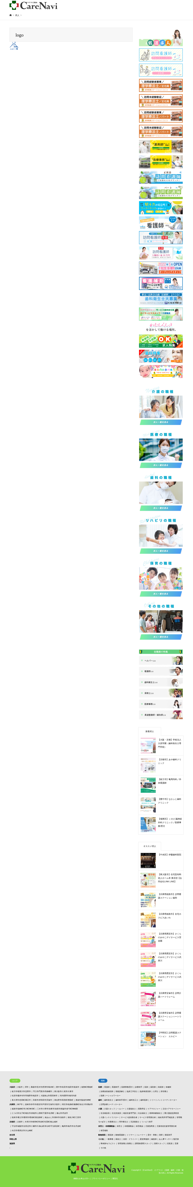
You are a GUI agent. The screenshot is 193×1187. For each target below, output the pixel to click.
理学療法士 (123, 1122)
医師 (146, 1087)
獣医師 (110, 1135)
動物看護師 (120, 1135)
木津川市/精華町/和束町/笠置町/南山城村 (41, 1122)
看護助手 (115, 1087)
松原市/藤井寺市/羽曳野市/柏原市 (25, 1096)
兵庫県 (12, 1104)
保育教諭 (139, 1126)
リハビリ (102, 1122)
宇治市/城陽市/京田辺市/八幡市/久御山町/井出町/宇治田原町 (36, 1126)
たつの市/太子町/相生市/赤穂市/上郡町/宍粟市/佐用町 (33, 1113)
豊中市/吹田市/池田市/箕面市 (67, 1087)
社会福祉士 (142, 1113)
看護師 (107, 1087)
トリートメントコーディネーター (163, 1100)
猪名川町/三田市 (74, 1117)
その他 (101, 1139)
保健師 (168, 1087)
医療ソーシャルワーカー (110, 1096)
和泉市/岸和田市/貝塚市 (42, 1100)
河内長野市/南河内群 (68, 1096)
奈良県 (12, 1135)
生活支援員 (116, 1113)
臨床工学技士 (132, 1091)
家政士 (118, 1139)
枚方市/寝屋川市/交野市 (21, 1091)
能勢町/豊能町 (87, 1087)
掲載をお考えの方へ (81, 1178)
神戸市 (20, 1104)
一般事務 (109, 1139)
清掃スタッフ (159, 1143)
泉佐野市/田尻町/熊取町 (63, 1100)
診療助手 (138, 1087)
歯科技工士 (133, 1100)
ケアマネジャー (154, 1109)
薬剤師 (153, 1087)
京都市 (20, 1122)
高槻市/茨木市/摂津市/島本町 (42, 1087)
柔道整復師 (144, 1139)
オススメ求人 (149, 846)
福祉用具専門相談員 (166, 1117)
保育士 (119, 1126)
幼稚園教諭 (129, 1126)
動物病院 (102, 1135)
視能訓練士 (120, 1091)
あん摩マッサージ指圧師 (169, 1139)
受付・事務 (152, 1135)
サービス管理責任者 (147, 1117)
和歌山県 (13, 1139)
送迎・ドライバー (130, 1139)
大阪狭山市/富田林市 (49, 1096)
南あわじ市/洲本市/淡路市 (55, 1117)
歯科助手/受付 (121, 1100)
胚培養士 (164, 1091)
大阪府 (12, 1087)
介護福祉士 (131, 1109)
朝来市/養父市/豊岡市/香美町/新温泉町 (27, 1117)
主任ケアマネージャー (172, 1109)
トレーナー (140, 1135)
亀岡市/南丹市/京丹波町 (71, 1126)
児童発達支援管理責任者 (167, 1126)
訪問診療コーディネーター (111, 1104)
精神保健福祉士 (155, 1113)
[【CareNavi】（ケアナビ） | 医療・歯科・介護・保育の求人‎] (33, 5)
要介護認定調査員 (171, 1113)
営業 (176, 1143)
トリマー (130, 1135)
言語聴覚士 (134, 1122)
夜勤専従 (141, 1109)
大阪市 (20, 1087)
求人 (17, 15)
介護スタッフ (109, 1109)
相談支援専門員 (129, 1113)
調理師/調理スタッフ (143, 1143)
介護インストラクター (110, 1117)
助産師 (160, 1087)
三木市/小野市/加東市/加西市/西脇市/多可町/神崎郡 (57, 1109)
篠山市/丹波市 (62, 1113)
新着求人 (150, 731)
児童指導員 (149, 1126)
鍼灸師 (154, 1139)
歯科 (100, 1100)
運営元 (115, 1178)
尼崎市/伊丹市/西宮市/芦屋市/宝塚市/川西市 (42, 1104)
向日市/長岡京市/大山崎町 (22, 1130)
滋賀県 (12, 1143)
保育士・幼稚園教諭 (106, 1126)
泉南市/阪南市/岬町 (83, 1100)
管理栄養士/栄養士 (125, 1143)
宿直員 (169, 1143)
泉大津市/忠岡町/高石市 (21, 1100)
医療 (100, 1087)
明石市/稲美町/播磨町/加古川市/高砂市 (77, 1104)
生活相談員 (105, 1113)
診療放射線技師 (107, 1091)
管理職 (179, 1117)
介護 (100, 1109)
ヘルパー (121, 1109)
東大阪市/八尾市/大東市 (63, 1091)
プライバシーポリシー (101, 1178)
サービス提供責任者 (129, 1117)
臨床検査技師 (145, 1091)
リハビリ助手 (147, 1122)
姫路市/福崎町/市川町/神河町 (23, 1109)
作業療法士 (112, 1122)
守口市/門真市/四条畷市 (42, 1091)
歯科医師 (144, 1100)
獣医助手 (168, 1135)
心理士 (155, 1091)
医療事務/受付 (127, 1087)
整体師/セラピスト (108, 1143)
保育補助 (104, 1130)
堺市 (26, 1087)
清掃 (161, 1135)
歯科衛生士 (108, 1100)
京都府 (12, 1122)
